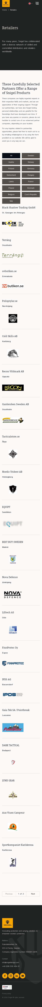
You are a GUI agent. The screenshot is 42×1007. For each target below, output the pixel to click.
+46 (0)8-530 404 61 (10, 966)
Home (4, 10)
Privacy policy (6, 993)
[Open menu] (37, 3)
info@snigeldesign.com (10, 962)
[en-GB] (31, 3)
